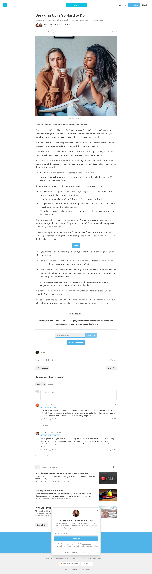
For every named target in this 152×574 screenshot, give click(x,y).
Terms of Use (86, 544)
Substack (65, 569)
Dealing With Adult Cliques (49, 490)
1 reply (45, 425)
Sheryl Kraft (48, 24)
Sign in (145, 5)
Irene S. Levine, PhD (63, 24)
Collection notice (99, 558)
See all (40, 525)
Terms (89, 558)
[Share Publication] (124, 5)
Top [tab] (38, 467)
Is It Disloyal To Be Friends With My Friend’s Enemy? (61, 473)
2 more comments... (42, 456)
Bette (42, 404)
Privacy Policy (92, 546)
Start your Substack (70, 564)
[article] (76, 478)
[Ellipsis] (115, 404)
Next (109, 368)
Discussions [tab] (52, 467)
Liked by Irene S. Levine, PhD (51, 407)
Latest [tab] (44, 467)
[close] (97, 510)
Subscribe (134, 5)
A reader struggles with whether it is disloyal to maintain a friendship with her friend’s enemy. (65, 477)
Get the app (86, 564)
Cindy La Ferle (45, 433)
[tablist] (45, 384)
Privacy (83, 558)
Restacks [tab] (50, 384)
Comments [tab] (41, 384)
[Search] (120, 5)
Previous (44, 368)
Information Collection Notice (75, 546)
